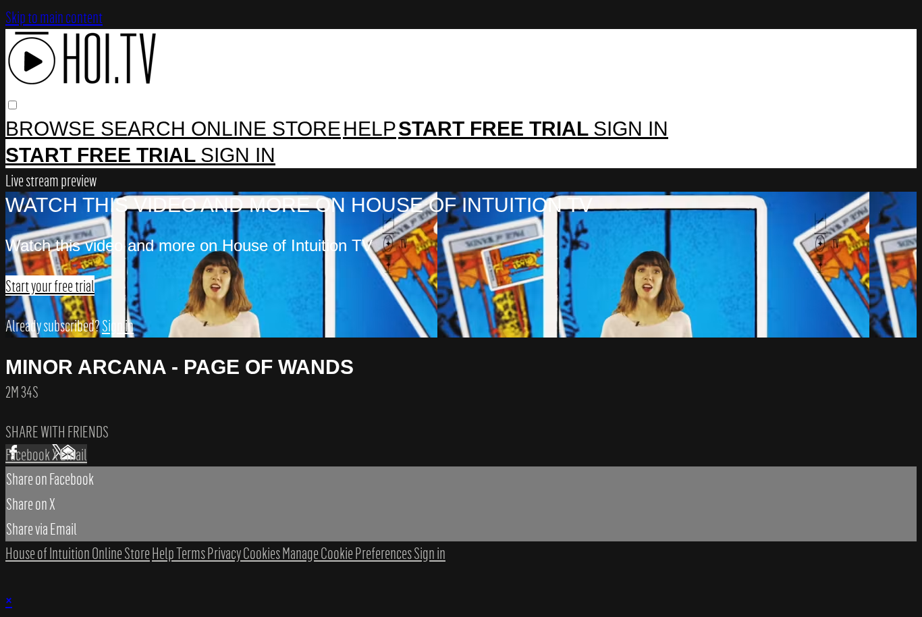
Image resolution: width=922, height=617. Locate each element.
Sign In (237, 155)
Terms (191, 553)
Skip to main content (54, 17)
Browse (53, 128)
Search (146, 128)
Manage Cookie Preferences (348, 553)
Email (73, 454)
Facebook (28, 454)
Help (369, 128)
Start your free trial (49, 285)
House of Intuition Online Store (77, 553)
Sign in (630, 128)
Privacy (225, 553)
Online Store (266, 128)
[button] (12, 105)
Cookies (262, 553)
